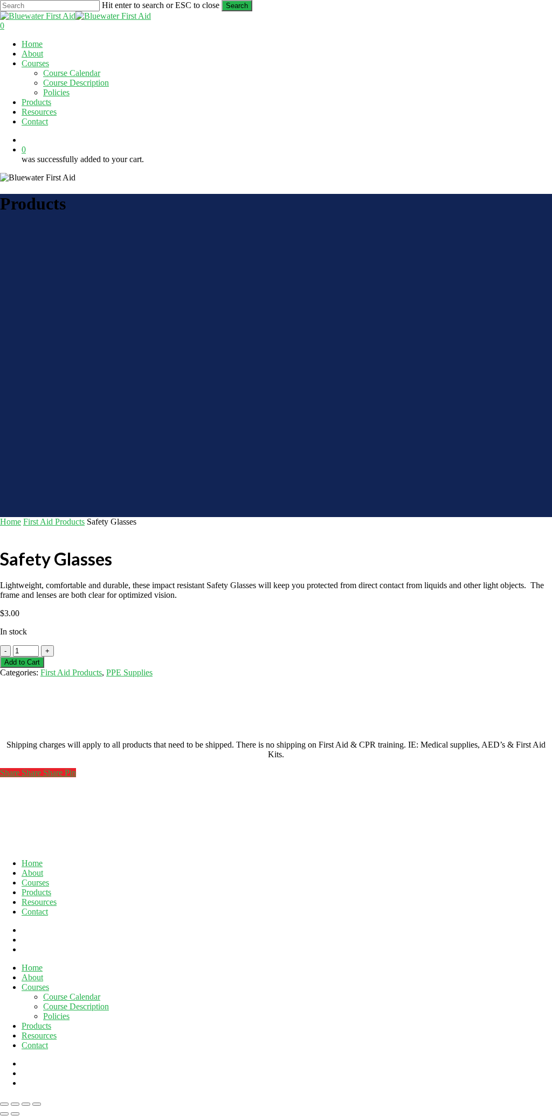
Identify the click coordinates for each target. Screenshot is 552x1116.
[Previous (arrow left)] (4, 1113)
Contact (35, 911)
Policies (56, 1016)
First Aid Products (54, 521)
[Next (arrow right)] (15, 1113)
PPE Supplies (129, 672)
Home (10, 521)
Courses (35, 882)
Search (237, 6)
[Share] (26, 1104)
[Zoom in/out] (4, 1104)
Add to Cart (22, 662)
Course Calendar (71, 996)
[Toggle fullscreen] (15, 1104)
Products (36, 892)
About (32, 872)
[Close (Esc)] (36, 1104)
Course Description (76, 1006)
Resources (39, 901)
